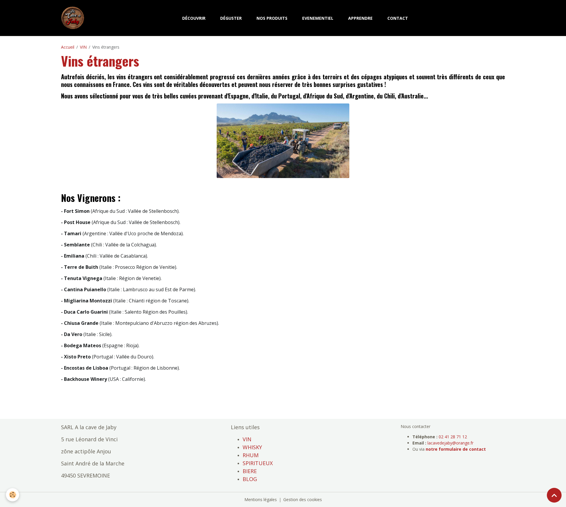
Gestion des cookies (302, 499)
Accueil (67, 47)
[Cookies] (12, 494)
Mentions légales (260, 499)
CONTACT (397, 18)
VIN (83, 47)
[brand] (74, 18)
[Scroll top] (554, 495)
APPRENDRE (360, 18)
